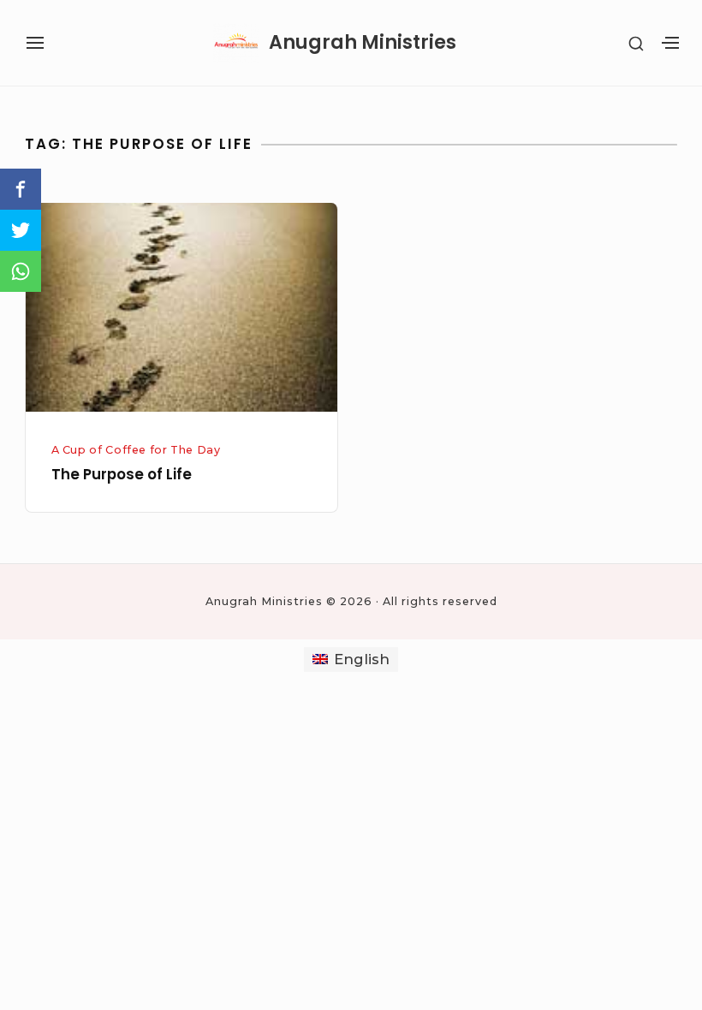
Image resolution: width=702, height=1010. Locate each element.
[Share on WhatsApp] (20, 271)
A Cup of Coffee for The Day (136, 449)
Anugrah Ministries (362, 42)
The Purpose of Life (121, 474)
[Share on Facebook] (20, 189)
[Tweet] (20, 230)
